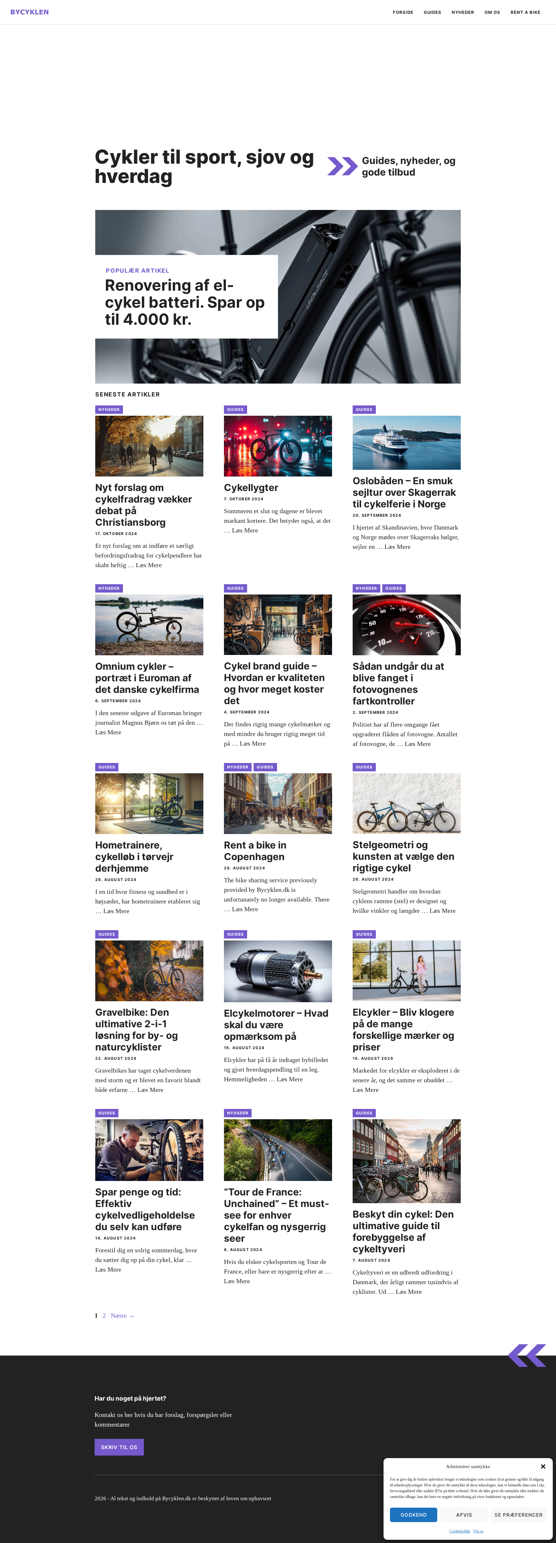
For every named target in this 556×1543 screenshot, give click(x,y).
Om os (478, 1531)
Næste (123, 1315)
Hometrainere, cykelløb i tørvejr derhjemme (134, 856)
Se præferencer (519, 1515)
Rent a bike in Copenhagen (255, 850)
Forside (403, 12)
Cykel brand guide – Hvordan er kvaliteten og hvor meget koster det (274, 683)
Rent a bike (526, 12)
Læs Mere (149, 564)
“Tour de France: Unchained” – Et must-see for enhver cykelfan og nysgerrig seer (276, 1215)
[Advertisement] (278, 73)
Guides (432, 12)
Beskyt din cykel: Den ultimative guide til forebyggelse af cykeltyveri (403, 1231)
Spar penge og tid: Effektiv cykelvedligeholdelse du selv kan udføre (145, 1209)
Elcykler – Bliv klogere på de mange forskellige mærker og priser (403, 1029)
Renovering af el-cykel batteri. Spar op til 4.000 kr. (185, 302)
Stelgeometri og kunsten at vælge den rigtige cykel (404, 856)
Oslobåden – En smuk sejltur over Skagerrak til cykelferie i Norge (404, 492)
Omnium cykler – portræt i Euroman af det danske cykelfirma (147, 677)
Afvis (464, 1515)
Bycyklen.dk (176, 1498)
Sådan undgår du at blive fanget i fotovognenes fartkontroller (398, 683)
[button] (543, 1466)
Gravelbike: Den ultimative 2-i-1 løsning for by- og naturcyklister (136, 1029)
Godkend (414, 1515)
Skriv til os (119, 1447)
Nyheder (463, 12)
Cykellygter (251, 487)
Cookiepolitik (459, 1531)
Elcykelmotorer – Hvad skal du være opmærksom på (276, 1024)
